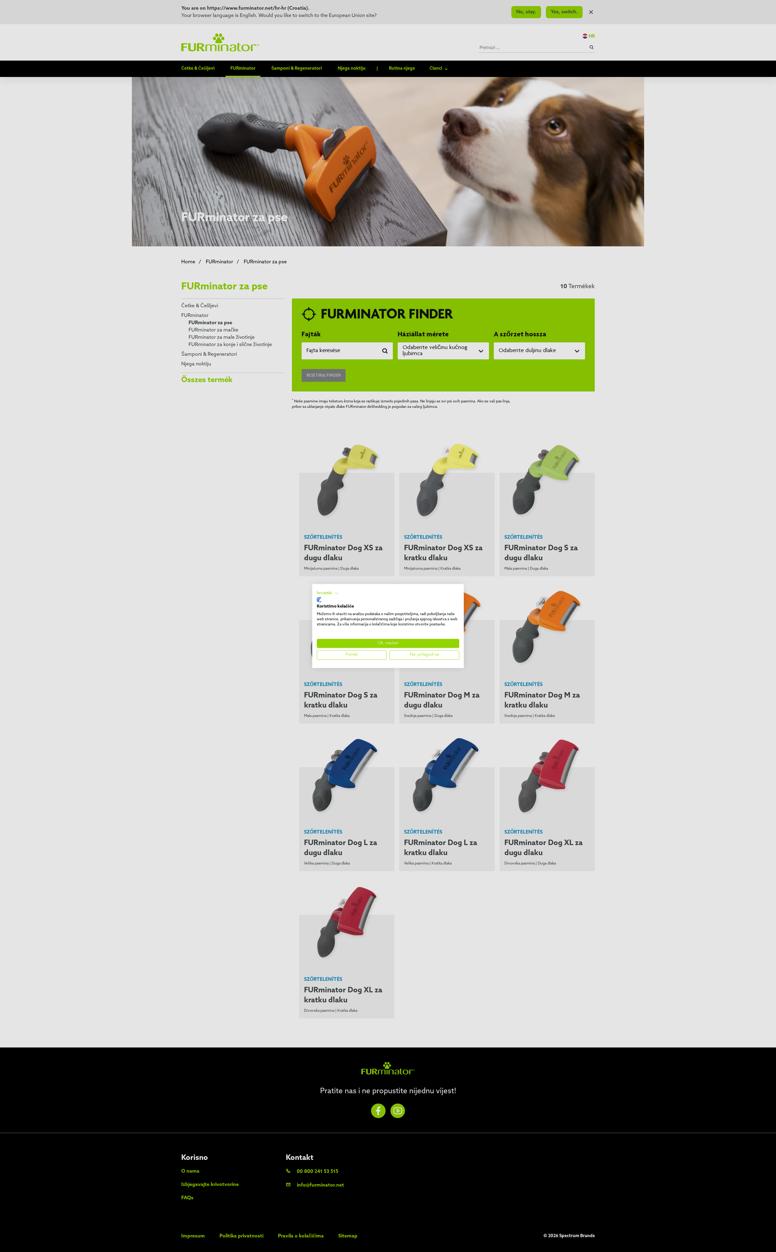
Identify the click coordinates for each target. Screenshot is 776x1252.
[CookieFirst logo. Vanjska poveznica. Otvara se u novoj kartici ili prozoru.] (319, 599)
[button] (328, 593)
